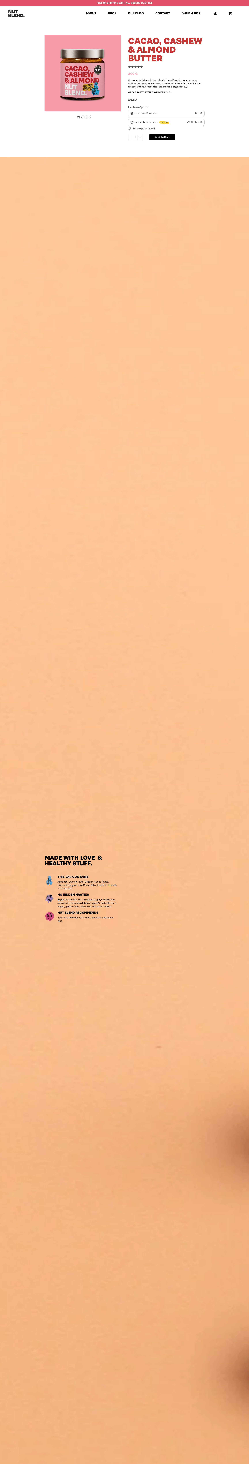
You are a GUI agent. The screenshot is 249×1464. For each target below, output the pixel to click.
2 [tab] (82, 116)
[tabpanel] (83, 73)
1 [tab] (78, 116)
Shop (112, 13)
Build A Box (191, 13)
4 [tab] (89, 116)
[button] (135, 67)
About (91, 13)
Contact (162, 13)
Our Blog (136, 13)
